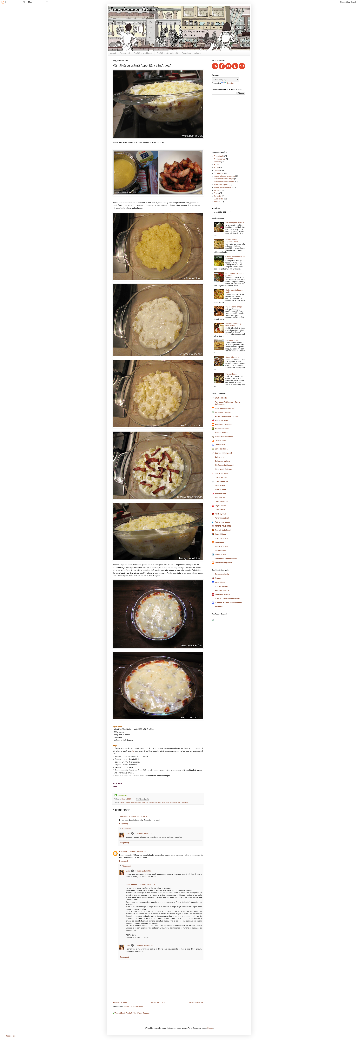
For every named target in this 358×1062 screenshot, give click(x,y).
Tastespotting (220, 550)
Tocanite (217, 202)
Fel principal (150, 802)
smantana (185, 802)
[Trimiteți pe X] (142, 799)
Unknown (123, 852)
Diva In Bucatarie (222, 473)
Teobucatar (123, 817)
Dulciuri (217, 170)
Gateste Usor (220, 485)
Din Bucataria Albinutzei (224, 465)
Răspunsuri (126, 829)
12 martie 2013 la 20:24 (138, 817)
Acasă (113, 53)
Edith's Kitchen (221, 477)
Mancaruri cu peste (221, 185)
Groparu (218, 578)
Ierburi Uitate (220, 582)
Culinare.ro (219, 457)
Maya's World (220, 506)
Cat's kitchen (220, 445)
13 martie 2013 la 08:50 (144, 871)
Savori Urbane (220, 534)
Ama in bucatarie (221, 420)
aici (132, 751)
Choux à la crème (232, 357)
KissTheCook (220, 498)
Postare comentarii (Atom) (133, 1007)
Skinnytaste (219, 542)
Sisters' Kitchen (221, 538)
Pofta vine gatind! (222, 518)
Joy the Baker (220, 494)
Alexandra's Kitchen (223, 412)
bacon (122, 802)
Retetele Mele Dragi (222, 530)
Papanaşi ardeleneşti (233, 307)
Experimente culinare (191, 53)
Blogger (210, 1028)
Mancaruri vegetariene (222, 187)
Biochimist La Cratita (223, 425)
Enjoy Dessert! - (221, 481)
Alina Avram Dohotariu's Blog (226, 416)
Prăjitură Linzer (231, 374)
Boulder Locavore (222, 429)
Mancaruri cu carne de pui (224, 179)
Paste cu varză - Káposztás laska (231, 241)
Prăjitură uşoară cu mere (234, 223)
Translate (230, 83)
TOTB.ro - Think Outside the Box (227, 598)
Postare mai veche (196, 1002)
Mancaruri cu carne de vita (224, 182)
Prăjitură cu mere (231, 340)
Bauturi (216, 165)
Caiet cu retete (221, 441)
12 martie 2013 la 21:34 (144, 834)
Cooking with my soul (223, 453)
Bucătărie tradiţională (143, 53)
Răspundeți (123, 824)
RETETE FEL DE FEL (223, 526)
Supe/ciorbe (218, 199)
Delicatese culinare (222, 461)
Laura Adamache (222, 502)
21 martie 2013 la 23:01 (147, 885)
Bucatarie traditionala (138, 802)
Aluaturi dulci (219, 156)
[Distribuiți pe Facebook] (145, 799)
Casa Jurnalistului (222, 574)
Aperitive (217, 162)
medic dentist (131, 885)
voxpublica (219, 607)
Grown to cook (220, 490)
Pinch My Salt (220, 514)
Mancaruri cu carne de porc (171, 802)
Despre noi (125, 53)
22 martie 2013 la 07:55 (144, 945)
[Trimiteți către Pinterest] (147, 799)
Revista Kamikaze (222, 590)
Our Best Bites (221, 510)
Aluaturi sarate (219, 159)
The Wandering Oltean (223, 563)
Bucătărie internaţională (167, 53)
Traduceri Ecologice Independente (228, 603)
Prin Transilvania (221, 586)
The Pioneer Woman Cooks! (226, 559)
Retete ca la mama (222, 522)
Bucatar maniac (221, 433)
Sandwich (218, 196)
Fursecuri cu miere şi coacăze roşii (233, 325)
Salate (216, 193)
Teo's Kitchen (220, 555)
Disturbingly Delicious (223, 469)
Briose (216, 168)
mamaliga (158, 802)
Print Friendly (122, 795)
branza (127, 802)
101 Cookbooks (221, 398)
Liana (128, 834)
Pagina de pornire (158, 1002)
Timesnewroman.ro (222, 594)
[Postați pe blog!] (139, 799)
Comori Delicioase (222, 449)
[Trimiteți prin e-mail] (137, 799)
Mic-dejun (218, 190)
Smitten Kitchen (221, 546)
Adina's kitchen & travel (224, 408)
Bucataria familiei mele (224, 437)
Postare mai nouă (120, 1002)
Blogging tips (11, 1036)
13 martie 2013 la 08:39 (137, 852)
